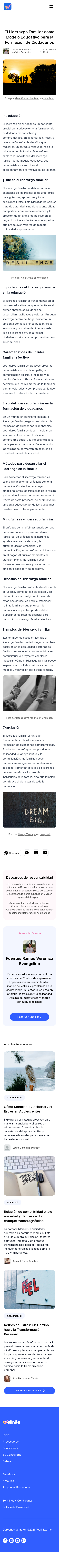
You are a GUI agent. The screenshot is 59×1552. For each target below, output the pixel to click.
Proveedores (11, 1441)
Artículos (8, 1481)
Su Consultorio (12, 1454)
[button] (29, 1017)
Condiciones (10, 1448)
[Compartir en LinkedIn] (45, 853)
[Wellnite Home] (7, 6)
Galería (7, 1461)
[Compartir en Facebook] (27, 853)
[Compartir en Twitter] (36, 853)
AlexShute (27, 277)
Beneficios (9, 1474)
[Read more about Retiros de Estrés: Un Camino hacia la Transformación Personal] (29, 1289)
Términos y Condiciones (17, 1500)
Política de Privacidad (16, 1507)
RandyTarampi (27, 834)
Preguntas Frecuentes (16, 1487)
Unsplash (48, 98)
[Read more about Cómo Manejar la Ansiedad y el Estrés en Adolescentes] (29, 1071)
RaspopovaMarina (27, 717)
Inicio (6, 1435)
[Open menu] (51, 6)
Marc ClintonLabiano (27, 98)
